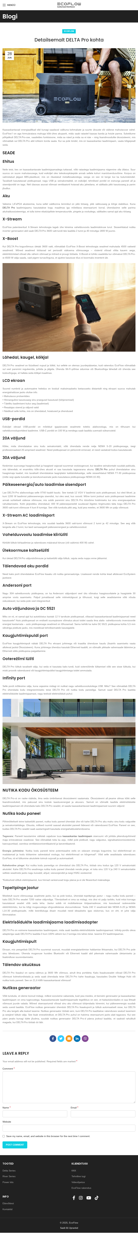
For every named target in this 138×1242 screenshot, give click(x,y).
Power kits (8, 1182)
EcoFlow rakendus (81, 1188)
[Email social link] (69, 1038)
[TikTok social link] (97, 1198)
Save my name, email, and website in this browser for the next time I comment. (48, 1136)
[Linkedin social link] (77, 1038)
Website (7, 1121)
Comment (9, 1068)
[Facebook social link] (52, 1038)
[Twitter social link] (61, 1038)
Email (74, 1107)
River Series (9, 1176)
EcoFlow (69, 31)
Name (7, 1107)
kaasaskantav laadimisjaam (77, 836)
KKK (74, 1170)
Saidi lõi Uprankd (69, 1228)
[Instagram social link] (81, 1198)
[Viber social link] (85, 1038)
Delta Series (9, 1170)
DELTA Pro (9, 207)
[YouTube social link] (89, 1198)
